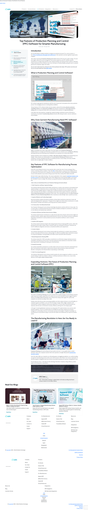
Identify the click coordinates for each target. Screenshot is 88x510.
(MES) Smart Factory (46, 421)
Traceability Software (61, 423)
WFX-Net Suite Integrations (74, 430)
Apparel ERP (44, 419)
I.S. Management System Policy (76, 450)
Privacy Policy (80, 457)
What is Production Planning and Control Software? (20, 58)
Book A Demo (79, 9)
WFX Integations (74, 427)
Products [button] (24, 9)
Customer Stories (75, 421)
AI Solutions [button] (41, 9)
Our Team (29, 421)
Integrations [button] (48, 9)
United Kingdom (44, 438)
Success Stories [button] (31, 9)
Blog (72, 419)
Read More (8, 412)
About (28, 419)
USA (44, 433)
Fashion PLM (59, 419)
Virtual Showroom (45, 426)
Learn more (2, 3)
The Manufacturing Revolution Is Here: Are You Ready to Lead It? (20, 75)
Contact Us (72, 9)
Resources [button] (55, 9)
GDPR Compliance (79, 452)
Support (28, 428)
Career (28, 426)
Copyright (8, 450)
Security (81, 454)
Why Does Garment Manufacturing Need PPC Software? (18, 62)
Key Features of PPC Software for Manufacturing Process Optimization (19, 66)
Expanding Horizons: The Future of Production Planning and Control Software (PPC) (20, 71)
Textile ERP (43, 423)
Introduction (16, 55)
